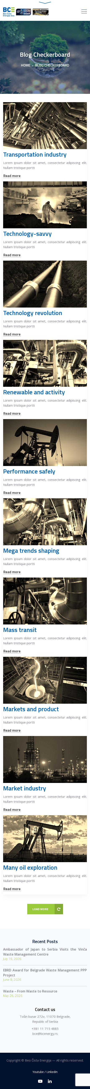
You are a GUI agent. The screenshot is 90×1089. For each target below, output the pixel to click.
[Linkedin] (49, 1081)
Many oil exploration (30, 867)
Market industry (24, 788)
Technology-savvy (27, 233)
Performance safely (29, 471)
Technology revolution (32, 313)
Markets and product (31, 709)
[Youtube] (40, 1081)
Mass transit (20, 629)
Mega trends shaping (31, 550)
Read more (12, 176)
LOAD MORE (40, 909)
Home (25, 65)
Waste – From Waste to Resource (30, 991)
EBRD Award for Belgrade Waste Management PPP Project (45, 972)
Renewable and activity (34, 392)
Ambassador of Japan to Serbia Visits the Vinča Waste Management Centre (45, 952)
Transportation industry (35, 154)
